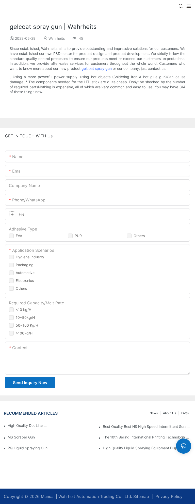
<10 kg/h (23, 309)
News (154, 413)
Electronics (25, 280)
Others (139, 236)
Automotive (25, 272)
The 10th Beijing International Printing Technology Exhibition (147, 437)
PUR (78, 236)
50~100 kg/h (27, 325)
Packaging (25, 265)
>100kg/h (24, 333)
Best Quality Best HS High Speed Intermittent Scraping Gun (147, 426)
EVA (19, 236)
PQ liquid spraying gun (27, 448)
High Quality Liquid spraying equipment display (142, 448)
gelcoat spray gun (97, 68)
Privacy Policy (169, 496)
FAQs (185, 413)
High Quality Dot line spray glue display (28, 425)
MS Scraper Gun (21, 437)
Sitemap (140, 496)
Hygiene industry (30, 257)
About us (169, 413)
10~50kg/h (25, 317)
